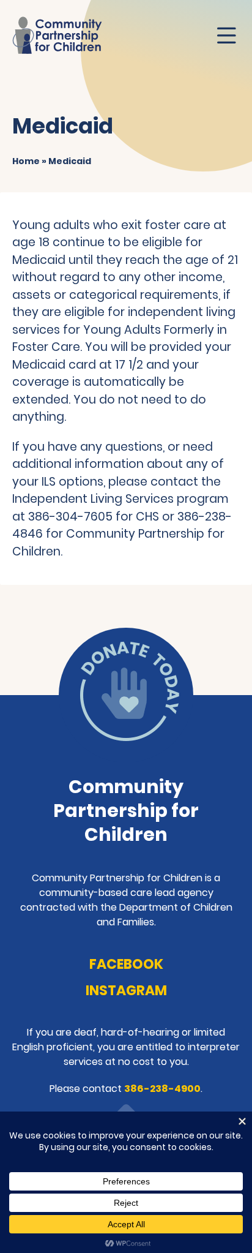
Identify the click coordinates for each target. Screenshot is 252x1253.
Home (26, 161)
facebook (126, 964)
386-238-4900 (162, 1089)
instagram (126, 990)
